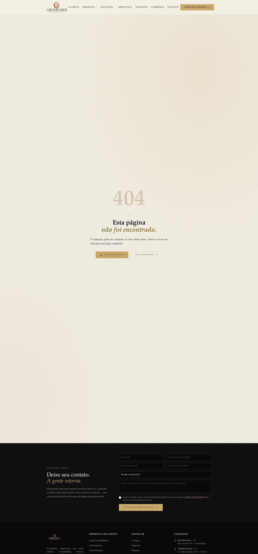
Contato (173, 7)
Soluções (106, 7)
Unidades (142, 7)
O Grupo (74, 7)
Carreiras (157, 7)
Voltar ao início (114, 255)
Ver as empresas (144, 255)
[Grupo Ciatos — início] (57, 7)
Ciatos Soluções (96, 551)
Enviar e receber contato (139, 507)
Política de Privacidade (194, 497)
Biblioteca (125, 7)
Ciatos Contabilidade (98, 541)
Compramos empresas (195, 7)
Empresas (89, 7)
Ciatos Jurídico (95, 546)
